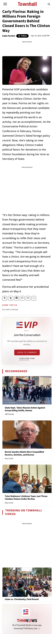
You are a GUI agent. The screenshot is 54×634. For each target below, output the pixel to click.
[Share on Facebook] (16, 298)
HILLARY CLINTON (10, 309)
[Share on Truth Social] (10, 298)
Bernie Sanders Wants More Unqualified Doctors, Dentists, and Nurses (24, 453)
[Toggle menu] (5, 4)
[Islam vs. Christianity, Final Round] (27, 582)
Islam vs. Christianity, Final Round (22, 599)
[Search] (49, 4)
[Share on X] (4, 298)
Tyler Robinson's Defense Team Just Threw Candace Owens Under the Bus (26, 498)
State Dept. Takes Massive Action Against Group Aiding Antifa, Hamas (25, 409)
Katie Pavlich (8, 35)
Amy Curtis (9, 458)
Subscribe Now (27, 358)
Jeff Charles (9, 414)
